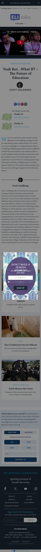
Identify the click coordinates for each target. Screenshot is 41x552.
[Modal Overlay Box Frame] (20, 276)
